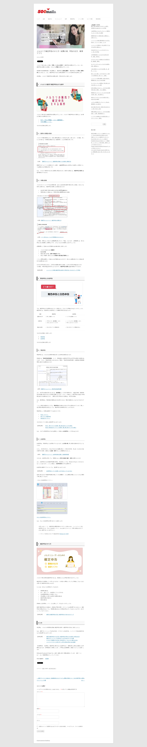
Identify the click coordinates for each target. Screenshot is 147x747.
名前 (38, 708)
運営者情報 (98, 19)
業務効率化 (72, 19)
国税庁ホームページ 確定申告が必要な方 (51, 220)
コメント (39, 691)
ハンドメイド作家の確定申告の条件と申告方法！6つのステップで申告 (63, 270)
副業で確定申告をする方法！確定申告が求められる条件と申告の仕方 (63, 636)
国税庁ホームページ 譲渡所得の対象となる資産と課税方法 (56, 161)
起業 (44, 19)
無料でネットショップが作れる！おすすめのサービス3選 (60, 638)
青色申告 (43, 336)
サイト (38, 720)
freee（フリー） (44, 414)
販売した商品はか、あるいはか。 (52, 120)
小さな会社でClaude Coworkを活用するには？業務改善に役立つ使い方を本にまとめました (100, 151)
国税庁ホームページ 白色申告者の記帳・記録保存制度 (55, 454)
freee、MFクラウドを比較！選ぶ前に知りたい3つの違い (59, 425)
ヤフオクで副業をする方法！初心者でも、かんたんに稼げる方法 (61, 640)
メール (39, 714)
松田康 (47, 658)
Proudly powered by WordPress (43, 740)
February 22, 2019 (64, 533)
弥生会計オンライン (45, 418)
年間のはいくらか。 (46, 121)
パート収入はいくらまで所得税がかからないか (52, 237)
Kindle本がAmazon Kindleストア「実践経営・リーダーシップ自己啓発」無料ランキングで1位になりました (100, 142)
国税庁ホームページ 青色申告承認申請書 (51, 389)
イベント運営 (81, 19)
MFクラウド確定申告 (46, 416)
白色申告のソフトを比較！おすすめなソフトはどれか (59, 471)
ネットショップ (58, 19)
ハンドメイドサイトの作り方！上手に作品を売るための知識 (60, 642)
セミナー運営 (89, 19)
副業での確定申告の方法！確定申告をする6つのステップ (60, 614)
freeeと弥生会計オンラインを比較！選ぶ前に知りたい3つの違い (60, 427)
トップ (38, 19)
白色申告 (43, 338)
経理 (66, 19)
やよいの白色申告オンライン (44, 517)
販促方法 (50, 19)
